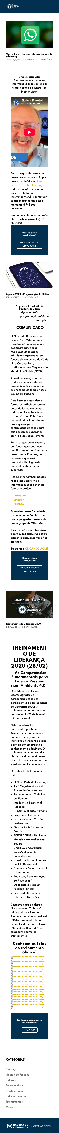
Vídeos (10, 1107)
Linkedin (19, 500)
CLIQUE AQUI (29, 1030)
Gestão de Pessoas (17, 1074)
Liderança (11, 60)
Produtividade (15, 1091)
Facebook (19, 504)
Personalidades (15, 1085)
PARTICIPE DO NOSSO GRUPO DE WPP (29, 244)
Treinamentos (13, 297)
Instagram (20, 495)
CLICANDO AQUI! (36, 548)
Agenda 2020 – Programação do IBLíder (27, 294)
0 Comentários (44, 60)
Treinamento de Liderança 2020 (23, 624)
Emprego (11, 1069)
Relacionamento (26, 60)
